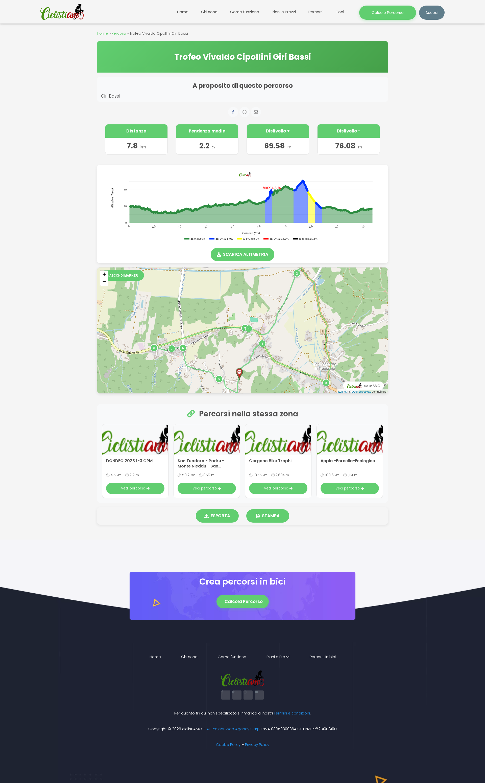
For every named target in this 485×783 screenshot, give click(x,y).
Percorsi (315, 11)
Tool (340, 11)
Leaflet (342, 391)
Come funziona (244, 11)
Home (182, 11)
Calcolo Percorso (388, 12)
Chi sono (209, 11)
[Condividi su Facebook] (233, 112)
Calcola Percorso (244, 601)
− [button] (104, 282)
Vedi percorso (133, 488)
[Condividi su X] (244, 112)
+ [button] (104, 274)
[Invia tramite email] (256, 112)
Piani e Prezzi (284, 11)
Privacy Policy (257, 744)
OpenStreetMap (361, 391)
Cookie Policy (228, 744)
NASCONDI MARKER (122, 275)
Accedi (431, 12)
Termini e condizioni (292, 713)
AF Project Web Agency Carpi (233, 728)
